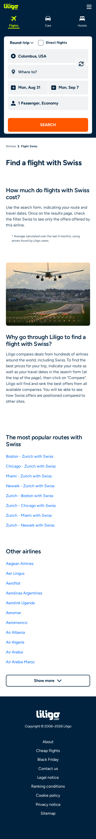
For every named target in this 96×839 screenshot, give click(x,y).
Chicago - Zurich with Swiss (31, 466)
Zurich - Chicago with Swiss (31, 505)
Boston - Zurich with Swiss (29, 456)
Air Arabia (14, 652)
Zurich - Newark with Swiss (30, 525)
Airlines (11, 146)
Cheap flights (48, 750)
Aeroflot (13, 583)
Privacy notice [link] (48, 804)
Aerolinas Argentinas (24, 593)
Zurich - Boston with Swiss (29, 495)
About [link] (48, 741)
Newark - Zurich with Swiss (30, 486)
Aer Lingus (15, 573)
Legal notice (48, 777)
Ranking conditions (48, 786)
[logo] (11, 7)
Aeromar (13, 612)
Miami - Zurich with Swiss (29, 476)
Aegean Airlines (19, 563)
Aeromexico (16, 622)
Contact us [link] (48, 768)
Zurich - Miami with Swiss (29, 515)
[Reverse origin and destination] (81, 64)
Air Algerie (15, 642)
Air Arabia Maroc (20, 662)
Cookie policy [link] (48, 795)
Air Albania (15, 632)
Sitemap (48, 813)
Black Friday (48, 759)
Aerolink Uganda (20, 603)
